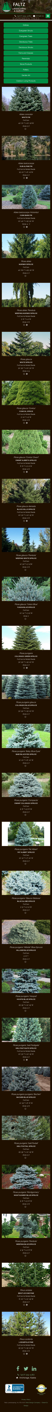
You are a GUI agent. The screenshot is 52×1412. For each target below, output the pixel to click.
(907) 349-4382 (23, 16)
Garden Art (26, 75)
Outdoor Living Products (26, 81)
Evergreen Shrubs (26, 31)
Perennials (26, 59)
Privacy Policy (26, 1399)
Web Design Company (33, 1402)
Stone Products (26, 64)
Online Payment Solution (41, 1394)
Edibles (26, 25)
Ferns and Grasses (26, 53)
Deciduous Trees (26, 42)
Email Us (39, 16)
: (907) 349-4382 (27, 1375)
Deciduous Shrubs (26, 47)
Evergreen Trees (25, 36)
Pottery (26, 70)
